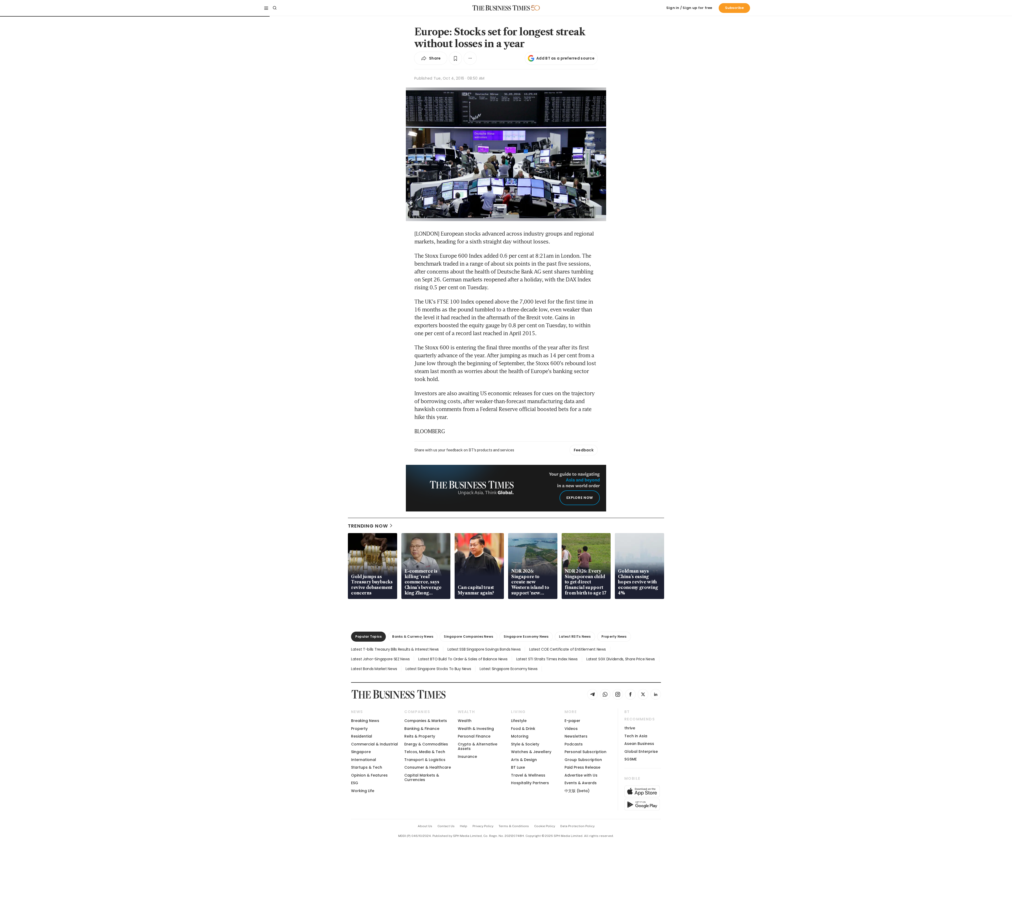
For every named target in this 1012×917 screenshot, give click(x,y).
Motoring (519, 736)
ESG (354, 783)
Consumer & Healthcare (427, 767)
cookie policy (544, 826)
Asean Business (639, 743)
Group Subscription (583, 759)
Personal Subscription (585, 751)
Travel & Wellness (528, 775)
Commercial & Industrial (374, 744)
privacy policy (483, 826)
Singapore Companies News (468, 636)
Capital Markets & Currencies (421, 777)
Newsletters (576, 736)
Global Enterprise (641, 751)
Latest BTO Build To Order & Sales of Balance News (462, 659)
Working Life (362, 790)
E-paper (572, 720)
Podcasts (574, 744)
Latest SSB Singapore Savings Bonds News (483, 649)
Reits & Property (419, 736)
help (463, 826)
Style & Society (525, 744)
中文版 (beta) (577, 790)
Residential (361, 736)
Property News (614, 636)
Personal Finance (474, 736)
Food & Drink (523, 728)
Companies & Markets (425, 720)
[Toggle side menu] (266, 8)
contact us (446, 826)
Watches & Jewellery (531, 751)
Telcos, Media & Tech (424, 751)
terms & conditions (514, 826)
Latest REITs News (575, 636)
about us (425, 826)
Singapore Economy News (526, 636)
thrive (629, 728)
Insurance (467, 756)
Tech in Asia (635, 736)
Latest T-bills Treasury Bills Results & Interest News (395, 649)
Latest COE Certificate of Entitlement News (567, 649)
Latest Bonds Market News (374, 668)
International (363, 759)
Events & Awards (581, 783)
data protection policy (577, 826)
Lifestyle (519, 720)
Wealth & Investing (476, 728)
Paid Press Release (582, 767)
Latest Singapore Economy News (508, 668)
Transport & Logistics (424, 759)
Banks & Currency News (412, 636)
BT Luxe (518, 767)
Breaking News (365, 720)
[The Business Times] (501, 8)
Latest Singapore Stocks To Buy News (438, 668)
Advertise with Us (581, 775)
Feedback (583, 450)
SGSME (630, 759)
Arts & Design (524, 759)
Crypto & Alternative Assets (477, 746)
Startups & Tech (366, 767)
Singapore (361, 751)
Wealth (464, 720)
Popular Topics (368, 636)
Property (359, 728)
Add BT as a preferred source (565, 58)
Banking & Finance (421, 728)
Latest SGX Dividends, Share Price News (620, 659)
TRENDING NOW (368, 526)
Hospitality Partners (530, 783)
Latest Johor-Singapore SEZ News (380, 659)
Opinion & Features (369, 775)
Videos (571, 728)
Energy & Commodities (426, 744)
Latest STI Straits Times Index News (547, 659)
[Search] (274, 8)
